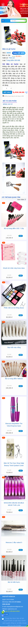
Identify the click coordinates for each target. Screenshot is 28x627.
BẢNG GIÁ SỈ (7, 104)
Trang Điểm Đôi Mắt (13, 60)
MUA (21, 236)
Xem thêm (20, 199)
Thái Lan (12, 58)
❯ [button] (23, 5)
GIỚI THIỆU (5, 614)
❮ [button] (3, 5)
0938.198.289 (19, 92)
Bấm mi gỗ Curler (8, 49)
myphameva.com (12, 609)
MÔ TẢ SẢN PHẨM (9, 101)
